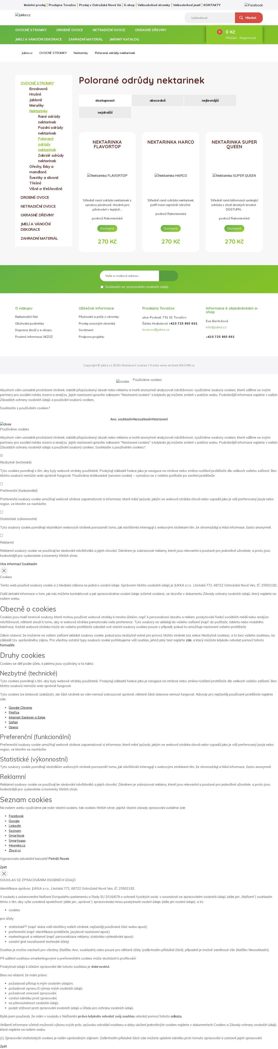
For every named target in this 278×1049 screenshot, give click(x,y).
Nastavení (160, 419)
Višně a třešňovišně (45, 188)
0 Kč (230, 32)
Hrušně (35, 94)
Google (14, 821)
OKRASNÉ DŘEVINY (150, 30)
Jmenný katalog (124, 39)
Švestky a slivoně (43, 177)
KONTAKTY (212, 5)
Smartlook (16, 835)
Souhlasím (29, 564)
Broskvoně (38, 88)
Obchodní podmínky (29, 323)
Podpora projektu (91, 337)
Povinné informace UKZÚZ (34, 337)
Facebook (16, 816)
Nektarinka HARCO (170, 142)
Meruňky (36, 105)
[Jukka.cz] (33, 14)
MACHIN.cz (187, 365)
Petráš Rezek (58, 859)
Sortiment (86, 330)
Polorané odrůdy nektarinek (115, 53)
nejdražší (105, 112)
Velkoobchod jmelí (186, 5)
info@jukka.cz (216, 327)
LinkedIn (15, 826)
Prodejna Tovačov (62, 5)
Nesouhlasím (142, 419)
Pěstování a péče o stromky (99, 317)
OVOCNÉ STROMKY (31, 30)
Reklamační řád (26, 317)
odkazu (176, 1016)
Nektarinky (81, 53)
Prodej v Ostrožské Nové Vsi (100, 5)
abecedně (158, 100)
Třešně (35, 183)
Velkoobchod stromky (154, 5)
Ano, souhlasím (121, 419)
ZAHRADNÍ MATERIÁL (85, 39)
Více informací (10, 564)
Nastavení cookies (134, 365)
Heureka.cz (17, 845)
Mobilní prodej (35, 5)
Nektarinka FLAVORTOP (107, 144)
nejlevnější (210, 100)
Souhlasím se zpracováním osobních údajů (136, 287)
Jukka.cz (27, 53)
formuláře (7, 645)
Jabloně (35, 100)
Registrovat (248, 38)
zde (189, 640)
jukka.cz (106, 365)
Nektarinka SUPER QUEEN (234, 144)
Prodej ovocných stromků (97, 323)
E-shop (129, 5)
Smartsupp (17, 841)
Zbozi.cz (15, 850)
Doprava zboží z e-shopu (33, 330)
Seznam (15, 831)
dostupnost (104, 100)
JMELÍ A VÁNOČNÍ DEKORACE (38, 39)
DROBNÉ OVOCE (69, 30)
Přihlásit (231, 38)
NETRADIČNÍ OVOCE (109, 30)
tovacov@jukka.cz (155, 330)
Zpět (3, 867)
